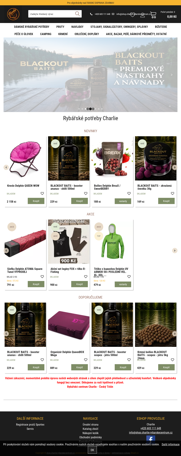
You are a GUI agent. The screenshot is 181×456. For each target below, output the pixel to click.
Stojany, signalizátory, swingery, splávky (119, 26)
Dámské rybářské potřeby (31, 26)
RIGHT (174, 75)
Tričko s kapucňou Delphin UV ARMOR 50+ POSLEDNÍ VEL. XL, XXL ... (111, 272)
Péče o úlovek (23, 34)
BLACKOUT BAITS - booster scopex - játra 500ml (110, 353)
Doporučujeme (91, 297)
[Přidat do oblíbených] (14, 193)
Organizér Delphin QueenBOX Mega (67, 353)
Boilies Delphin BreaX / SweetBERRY (123, 187)
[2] (90, 109)
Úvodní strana (90, 424)
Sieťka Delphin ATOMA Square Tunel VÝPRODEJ (24, 270)
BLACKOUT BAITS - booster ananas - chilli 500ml (83, 187)
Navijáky (77, 26)
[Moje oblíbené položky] (132, 15)
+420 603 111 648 (102, 14)
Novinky (90, 130)
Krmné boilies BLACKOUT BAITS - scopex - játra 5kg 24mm (153, 355)
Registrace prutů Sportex (30, 424)
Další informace (171, 444)
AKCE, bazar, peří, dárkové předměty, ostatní (136, 34)
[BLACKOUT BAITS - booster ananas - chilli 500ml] (84, 158)
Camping (45, 34)
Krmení (63, 34)
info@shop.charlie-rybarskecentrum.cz (151, 432)
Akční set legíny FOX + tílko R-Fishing (68, 270)
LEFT (6, 75)
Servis (30, 429)
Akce (90, 214)
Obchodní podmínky (90, 437)
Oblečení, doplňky (87, 34)
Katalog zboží (90, 429)
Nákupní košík (90, 433)
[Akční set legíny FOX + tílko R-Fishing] (69, 241)
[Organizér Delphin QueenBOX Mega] (68, 325)
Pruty (60, 26)
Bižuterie (161, 26)
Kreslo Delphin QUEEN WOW (39, 185)
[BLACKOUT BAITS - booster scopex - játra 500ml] (112, 324)
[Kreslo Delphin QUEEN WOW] (41, 158)
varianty (139, 201)
